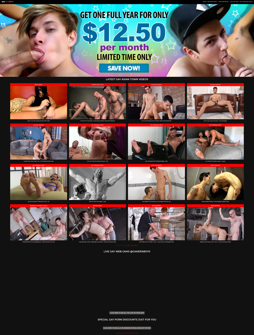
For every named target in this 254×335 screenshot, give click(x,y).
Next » (136, 245)
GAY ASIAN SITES (212, 1)
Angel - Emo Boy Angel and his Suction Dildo (38, 120)
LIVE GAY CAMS (234, 1)
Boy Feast (38, 84)
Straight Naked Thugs (38, 206)
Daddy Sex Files (97, 84)
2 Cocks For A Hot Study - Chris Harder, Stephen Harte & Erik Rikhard (97, 120)
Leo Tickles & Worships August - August (215, 161)
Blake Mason (156, 84)
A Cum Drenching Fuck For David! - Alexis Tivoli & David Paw (156, 120)
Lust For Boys (156, 165)
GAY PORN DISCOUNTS (246, 1)
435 (128, 245)
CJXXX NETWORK (223, 1)
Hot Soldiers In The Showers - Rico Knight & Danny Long (156, 201)
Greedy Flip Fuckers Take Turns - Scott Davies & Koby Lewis (39, 161)
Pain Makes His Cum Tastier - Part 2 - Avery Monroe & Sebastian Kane (156, 242)
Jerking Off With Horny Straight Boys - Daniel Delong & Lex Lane (38, 242)
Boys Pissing (215, 165)
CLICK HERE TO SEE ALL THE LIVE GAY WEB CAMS (127, 313)
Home (205, 1)
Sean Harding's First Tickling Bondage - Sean (156, 161)
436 (132, 245)
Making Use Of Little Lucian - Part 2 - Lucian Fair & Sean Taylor (215, 242)
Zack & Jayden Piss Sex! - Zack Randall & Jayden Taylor (215, 201)
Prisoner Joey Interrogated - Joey (97, 201)
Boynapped (97, 206)
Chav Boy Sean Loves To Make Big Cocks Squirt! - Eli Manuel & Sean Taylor (97, 242)
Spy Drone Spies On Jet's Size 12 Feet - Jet (38, 201)
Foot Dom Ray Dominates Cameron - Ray (97, 161)
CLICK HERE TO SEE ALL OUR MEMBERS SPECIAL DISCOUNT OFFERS (127, 328)
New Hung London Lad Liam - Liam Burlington (215, 120)
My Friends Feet (97, 125)
